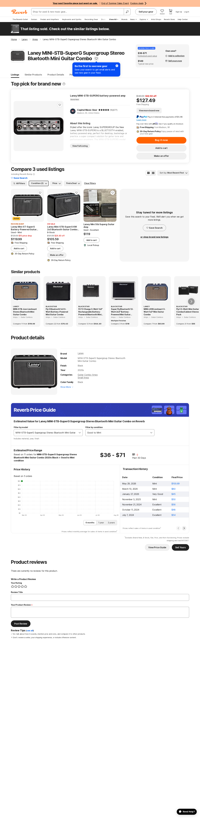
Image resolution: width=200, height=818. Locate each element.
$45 (174, 494)
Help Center (183, 19)
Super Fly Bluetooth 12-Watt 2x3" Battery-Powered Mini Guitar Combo (122, 312)
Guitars (34, 19)
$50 (174, 499)
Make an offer (161, 156)
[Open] (79, 432)
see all (30, 630)
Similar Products (33, 74)
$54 (174, 515)
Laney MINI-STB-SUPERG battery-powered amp (97, 95)
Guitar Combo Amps (88, 374)
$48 (174, 509)
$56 (174, 504)
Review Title (17, 592)
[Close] (117, 65)
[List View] (153, 173)
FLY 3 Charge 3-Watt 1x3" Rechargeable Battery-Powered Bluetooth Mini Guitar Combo (90, 312)
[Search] (127, 11)
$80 (174, 489)
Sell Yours (180, 547)
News (132, 19)
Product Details (55, 74)
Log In (186, 12)
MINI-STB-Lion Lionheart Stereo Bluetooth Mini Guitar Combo (25, 312)
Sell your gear (146, 11)
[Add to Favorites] (96, 58)
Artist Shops (156, 19)
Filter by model (21, 427)
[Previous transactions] (178, 528)
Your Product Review (21, 605)
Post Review (20, 623)
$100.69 (176, 483)
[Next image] (60, 126)
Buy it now (161, 140)
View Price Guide (157, 547)
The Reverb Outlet (20, 19)
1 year (101, 522)
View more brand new (149, 110)
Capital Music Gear (87, 110)
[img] (103, 110)
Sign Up (179, 12)
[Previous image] (17, 126)
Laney (81, 353)
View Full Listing (80, 146)
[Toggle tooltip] (64, 84)
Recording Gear (91, 19)
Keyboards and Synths (71, 19)
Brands (124, 19)
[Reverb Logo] (19, 11)
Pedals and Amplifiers (49, 19)
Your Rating (16, 583)
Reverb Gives (169, 19)
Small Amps (83, 377)
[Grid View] (148, 173)
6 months (90, 522)
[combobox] (45, 432)
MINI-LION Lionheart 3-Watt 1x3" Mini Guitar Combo (154, 312)
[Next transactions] (184, 528)
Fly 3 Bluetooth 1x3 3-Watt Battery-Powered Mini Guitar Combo (57, 312)
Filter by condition (94, 427)
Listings (15, 74)
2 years (111, 522)
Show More (65, 387)
